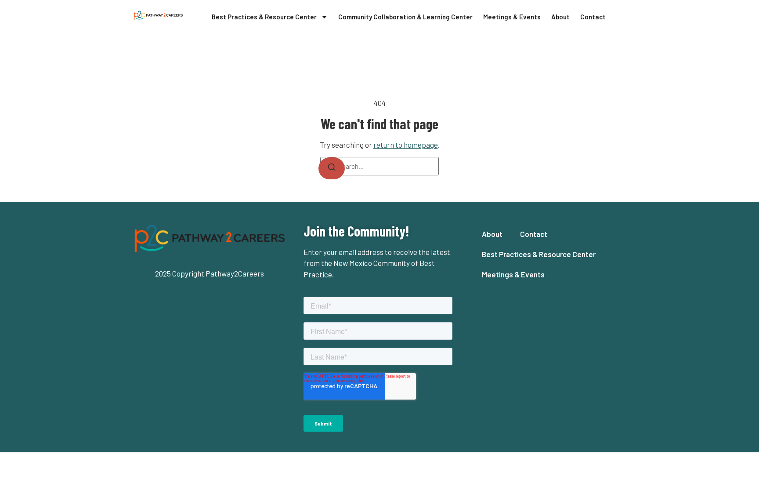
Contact (593, 17)
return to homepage (405, 144)
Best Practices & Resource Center (264, 17)
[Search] (331, 168)
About (560, 17)
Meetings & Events (512, 17)
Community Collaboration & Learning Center (405, 17)
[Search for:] (379, 166)
